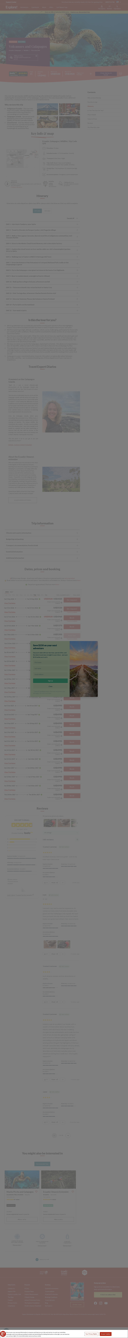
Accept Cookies (105, 1334)
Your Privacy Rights (91, 1334)
